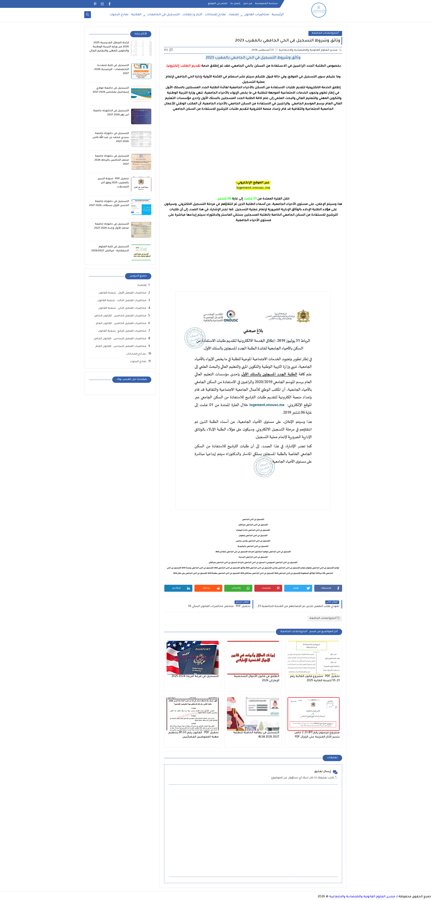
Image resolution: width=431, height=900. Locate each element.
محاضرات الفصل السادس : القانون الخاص (120, 338)
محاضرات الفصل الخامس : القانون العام (121, 323)
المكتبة (136, 14)
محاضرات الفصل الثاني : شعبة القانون (122, 308)
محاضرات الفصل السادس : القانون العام (120, 346)
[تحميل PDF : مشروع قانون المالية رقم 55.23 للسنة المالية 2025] (314, 657)
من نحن (247, 3)
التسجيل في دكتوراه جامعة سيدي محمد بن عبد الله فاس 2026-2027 (110, 137)
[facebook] (109, 4)
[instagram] (102, 4)
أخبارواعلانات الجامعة (325, 33)
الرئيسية (278, 14)
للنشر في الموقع (217, 3)
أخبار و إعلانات (192, 14)
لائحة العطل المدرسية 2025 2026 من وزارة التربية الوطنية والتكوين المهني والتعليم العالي (109, 47)
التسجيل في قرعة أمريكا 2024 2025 (195, 676)
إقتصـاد (141, 285)
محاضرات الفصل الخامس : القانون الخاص (120, 316)
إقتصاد (234, 14)
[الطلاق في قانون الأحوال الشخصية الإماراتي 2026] (253, 657)
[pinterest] (95, 4)
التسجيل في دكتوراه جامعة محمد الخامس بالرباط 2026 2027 (112, 160)
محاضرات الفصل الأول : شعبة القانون (122, 293)
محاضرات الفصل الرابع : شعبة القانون (122, 331)
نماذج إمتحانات (215, 14)
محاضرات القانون (256, 14)
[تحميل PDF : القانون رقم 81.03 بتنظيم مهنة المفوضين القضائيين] (193, 714)
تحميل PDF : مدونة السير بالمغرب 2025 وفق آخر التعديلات (113, 182)
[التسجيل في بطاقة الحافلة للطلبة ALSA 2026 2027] (253, 714)
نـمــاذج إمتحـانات (136, 354)
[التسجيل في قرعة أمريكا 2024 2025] (193, 657)
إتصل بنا (235, 3)
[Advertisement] (253, 143)
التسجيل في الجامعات (163, 14)
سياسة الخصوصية (266, 3)
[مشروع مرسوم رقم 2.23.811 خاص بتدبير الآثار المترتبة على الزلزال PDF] (314, 714)
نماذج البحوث (119, 14)
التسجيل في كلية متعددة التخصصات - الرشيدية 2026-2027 (111, 69)
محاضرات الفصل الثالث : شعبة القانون (121, 300)
